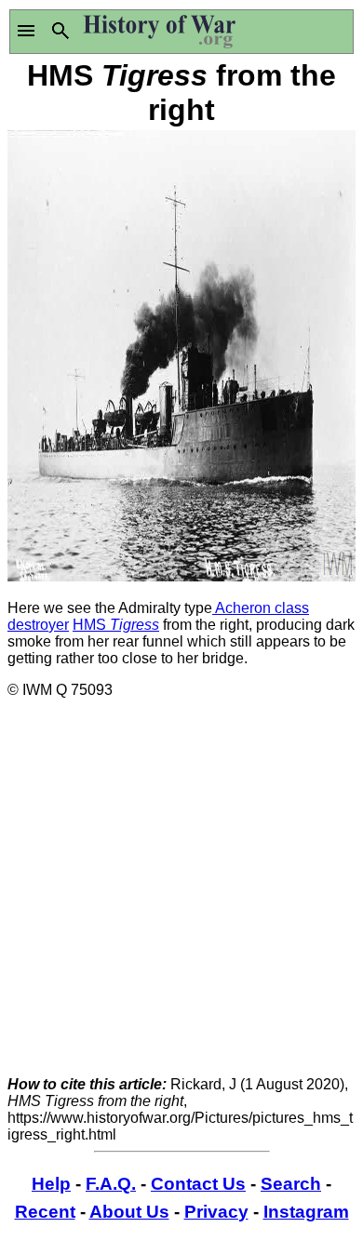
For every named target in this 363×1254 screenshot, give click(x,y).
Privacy (216, 1211)
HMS (116, 625)
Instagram (306, 1211)
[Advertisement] (181, 895)
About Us (129, 1211)
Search (291, 1184)
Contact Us (198, 1184)
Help (51, 1184)
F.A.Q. (111, 1184)
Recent (45, 1211)
